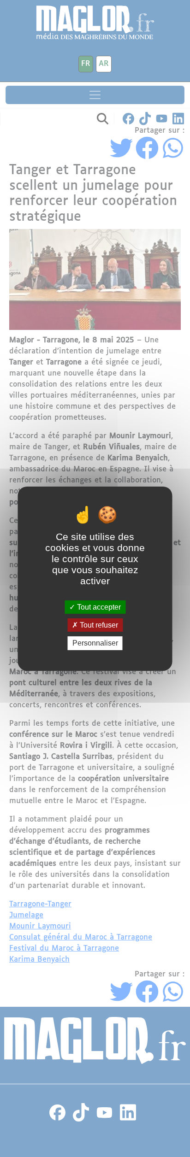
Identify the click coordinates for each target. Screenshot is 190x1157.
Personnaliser (95, 643)
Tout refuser (98, 625)
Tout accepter (98, 607)
